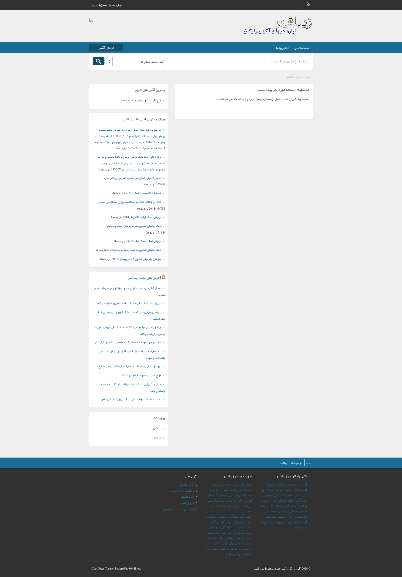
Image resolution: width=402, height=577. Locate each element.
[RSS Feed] (309, 4)
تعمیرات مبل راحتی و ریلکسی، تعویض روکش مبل (132, 178)
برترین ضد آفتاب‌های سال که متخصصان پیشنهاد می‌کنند (128, 303)
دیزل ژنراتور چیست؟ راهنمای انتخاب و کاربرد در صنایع (129, 366)
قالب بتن (189, 509)
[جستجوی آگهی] (98, 61)
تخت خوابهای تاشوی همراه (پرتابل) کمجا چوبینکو (134, 226)
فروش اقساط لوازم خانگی (146, 217)
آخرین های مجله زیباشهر (144, 277)
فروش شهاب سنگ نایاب (147, 241)
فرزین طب (187, 503)
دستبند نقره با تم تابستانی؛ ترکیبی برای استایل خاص (131, 399)
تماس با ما (282, 47)
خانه (309, 76)
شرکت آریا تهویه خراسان (147, 193)
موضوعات (296, 463)
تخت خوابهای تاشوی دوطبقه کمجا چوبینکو (137, 250)
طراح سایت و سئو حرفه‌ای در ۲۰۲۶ (141, 375)
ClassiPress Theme (102, 568)
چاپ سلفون (187, 484)
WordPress (135, 568)
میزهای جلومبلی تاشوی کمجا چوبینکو (140, 259)
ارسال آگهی (106, 47)
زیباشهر (156, 428)
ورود (94, 5)
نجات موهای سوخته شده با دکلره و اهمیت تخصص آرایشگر (128, 342)
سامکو (157, 437)
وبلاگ (284, 463)
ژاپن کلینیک (187, 496)
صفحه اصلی (302, 47)
